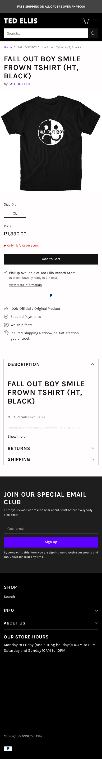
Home (8, 47)
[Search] (93, 33)
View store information (25, 285)
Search (9, 596)
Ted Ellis (36, 736)
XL (15, 213)
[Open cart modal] (86, 21)
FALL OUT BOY (20, 84)
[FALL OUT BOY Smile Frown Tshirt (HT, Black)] (51, 143)
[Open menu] (95, 21)
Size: (10, 204)
